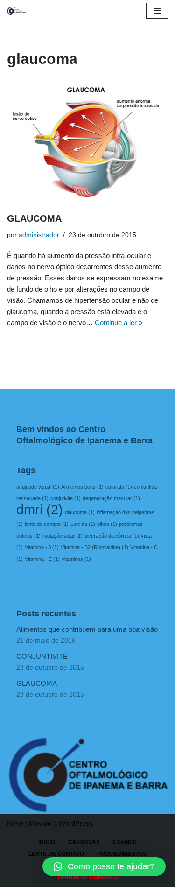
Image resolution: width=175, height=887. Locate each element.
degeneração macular (111, 498)
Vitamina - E (42, 559)
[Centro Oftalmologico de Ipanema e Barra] (16, 11)
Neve (15, 823)
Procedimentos (122, 854)
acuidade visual (37, 486)
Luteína (82, 524)
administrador (39, 234)
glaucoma (80, 512)
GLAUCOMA (34, 218)
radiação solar (62, 535)
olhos (107, 524)
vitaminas (76, 559)
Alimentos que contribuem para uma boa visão (87, 629)
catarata (118, 486)
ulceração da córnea (111, 535)
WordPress (76, 823)
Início (46, 842)
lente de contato (47, 524)
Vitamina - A (42, 547)
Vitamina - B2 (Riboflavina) (94, 547)
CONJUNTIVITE (42, 656)
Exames (125, 842)
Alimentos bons (82, 486)
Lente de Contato (56, 854)
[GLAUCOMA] (87, 142)
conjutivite (65, 498)
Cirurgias (84, 842)
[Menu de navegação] (157, 11)
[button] (104, 866)
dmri (39, 509)
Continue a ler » (118, 323)
